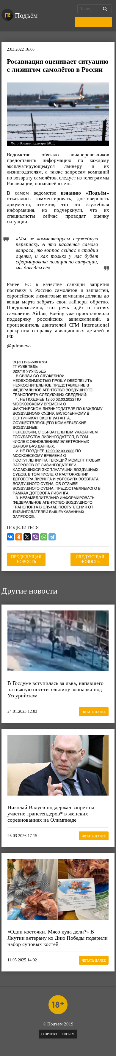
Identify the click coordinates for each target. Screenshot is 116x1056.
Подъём (26, 15)
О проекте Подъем (58, 1034)
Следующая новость (90, 559)
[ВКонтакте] (10, 536)
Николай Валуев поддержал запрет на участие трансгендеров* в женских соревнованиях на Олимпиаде (50, 813)
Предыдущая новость (26, 559)
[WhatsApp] (43, 536)
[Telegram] (52, 536)
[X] (27, 536)
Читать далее (94, 712)
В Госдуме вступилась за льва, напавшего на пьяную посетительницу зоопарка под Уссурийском (55, 689)
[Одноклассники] (18, 536)
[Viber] (35, 536)
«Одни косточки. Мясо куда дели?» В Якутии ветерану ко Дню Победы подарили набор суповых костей (57, 938)
